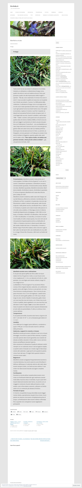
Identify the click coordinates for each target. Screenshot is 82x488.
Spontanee (58, 160)
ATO (56, 200)
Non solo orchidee (59, 146)
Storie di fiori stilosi (59, 211)
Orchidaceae (30, 12)
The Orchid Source (59, 262)
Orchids (25, 430)
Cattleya (46, 12)
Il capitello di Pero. (62, 90)
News (57, 143)
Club (56, 126)
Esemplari (60, 12)
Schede (57, 157)
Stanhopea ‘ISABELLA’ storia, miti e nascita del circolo (21, 18)
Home (11, 12)
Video (57, 165)
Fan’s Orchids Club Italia (23, 15)
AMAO (57, 198)
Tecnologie (58, 161)
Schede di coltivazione (20, 12)
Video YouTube (65, 15)
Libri (56, 140)
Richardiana (58, 238)
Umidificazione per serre (60, 272)
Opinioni (57, 148)
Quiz (56, 155)
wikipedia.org (58, 221)
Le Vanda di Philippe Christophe (62, 207)
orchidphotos (58, 218)
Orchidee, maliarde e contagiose (28, 422)
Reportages (37, 15)
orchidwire (58, 220)
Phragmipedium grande (60, 104)
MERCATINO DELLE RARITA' (61, 141)
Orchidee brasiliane (59, 149)
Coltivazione (58, 129)
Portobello (59, 144)
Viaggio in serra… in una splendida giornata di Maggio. (15, 423)
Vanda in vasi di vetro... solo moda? (62, 112)
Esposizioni (12, 15)
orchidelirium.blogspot (60, 209)
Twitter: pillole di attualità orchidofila (63, 121)
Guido (36, 430)
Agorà (57, 120)
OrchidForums (58, 258)
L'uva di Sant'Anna (64, 78)
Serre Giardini (58, 271)
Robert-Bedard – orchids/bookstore (62, 240)
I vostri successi (59, 137)
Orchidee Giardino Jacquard (61, 248)
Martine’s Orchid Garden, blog (61, 257)
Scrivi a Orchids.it (59, 158)
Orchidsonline (58, 260)
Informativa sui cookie (27, 485)
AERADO (57, 195)
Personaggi (58, 154)
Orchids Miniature (59, 231)
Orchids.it (14, 6)
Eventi (57, 134)
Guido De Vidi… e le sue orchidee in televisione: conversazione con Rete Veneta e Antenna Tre (64, 58)
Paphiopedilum (39, 12)
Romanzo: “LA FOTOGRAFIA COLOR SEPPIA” (51, 15)
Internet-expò (58, 138)
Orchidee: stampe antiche (60, 151)
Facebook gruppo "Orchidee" (61, 229)
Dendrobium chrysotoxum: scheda (62, 100)
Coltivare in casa (59, 127)
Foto (32, 15)
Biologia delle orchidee (60, 124)
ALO (56, 197)
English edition (58, 131)
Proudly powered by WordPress (15, 482)
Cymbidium (53, 12)
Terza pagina (58, 163)
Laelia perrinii (63, 75)
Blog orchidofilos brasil (60, 255)
